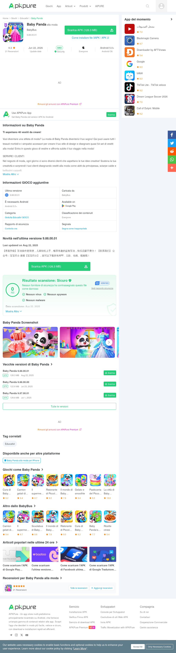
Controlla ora (11, 228)
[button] (59, 49)
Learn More (80, 648)
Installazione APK (78, 612)
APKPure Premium (78, 627)
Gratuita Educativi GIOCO (17, 217)
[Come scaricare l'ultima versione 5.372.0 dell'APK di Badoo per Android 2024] (45, 554)
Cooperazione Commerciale (153, 622)
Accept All (137, 646)
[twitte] (21, 635)
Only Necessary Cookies (159, 646)
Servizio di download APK (82, 622)
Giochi (14, 18)
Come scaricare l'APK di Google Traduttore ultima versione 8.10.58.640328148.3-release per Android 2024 (101, 567)
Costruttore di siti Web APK (114, 617)
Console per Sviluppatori (113, 612)
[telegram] (11, 635)
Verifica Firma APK (78, 617)
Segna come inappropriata (74, 228)
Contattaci (145, 617)
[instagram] (16, 635)
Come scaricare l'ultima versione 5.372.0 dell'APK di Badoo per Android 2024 (43, 567)
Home (5, 18)
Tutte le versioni (59, 406)
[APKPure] (22, 6)
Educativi (24, 18)
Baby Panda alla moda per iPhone (23, 460)
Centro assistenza (149, 627)
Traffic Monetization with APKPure (118, 627)
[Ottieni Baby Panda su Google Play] (69, 205)
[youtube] (27, 635)
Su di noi (144, 612)
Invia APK (106, 622)
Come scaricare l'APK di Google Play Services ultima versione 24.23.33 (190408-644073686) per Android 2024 (15, 567)
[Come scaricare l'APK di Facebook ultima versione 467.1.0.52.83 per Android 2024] (73, 554)
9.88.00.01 (15, 194)
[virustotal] (70, 280)
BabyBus (31, 29)
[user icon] (161, 6)
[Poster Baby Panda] (87, 342)
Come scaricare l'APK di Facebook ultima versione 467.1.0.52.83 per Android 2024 (73, 567)
